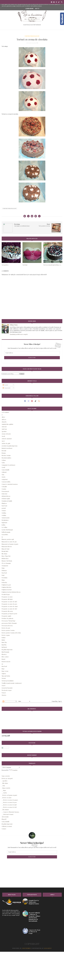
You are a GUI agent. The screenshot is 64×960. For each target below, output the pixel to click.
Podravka (4, 582)
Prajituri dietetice (6, 587)
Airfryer (4, 419)
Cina (3, 474)
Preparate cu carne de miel (9, 601)
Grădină (4, 515)
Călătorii (4, 472)
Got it (37, 8)
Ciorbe (3, 477)
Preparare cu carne (7, 597)
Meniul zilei (5, 551)
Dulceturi (4, 494)
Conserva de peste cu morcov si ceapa (34, 931)
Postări (6, 385)
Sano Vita (4, 642)
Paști (3, 575)
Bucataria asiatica (6, 458)
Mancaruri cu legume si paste (10, 544)
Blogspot (48, 948)
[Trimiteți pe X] (28, 216)
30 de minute (5, 412)
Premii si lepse (6, 594)
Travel (3, 685)
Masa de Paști (5, 549)
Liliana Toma (14, 325)
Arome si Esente (6, 434)
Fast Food (4, 506)
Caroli (3, 467)
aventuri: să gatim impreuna (9, 446)
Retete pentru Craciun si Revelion (11, 633)
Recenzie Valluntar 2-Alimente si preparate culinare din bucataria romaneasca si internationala (34, 917)
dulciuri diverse (6, 496)
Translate (15, 770)
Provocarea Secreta (7, 625)
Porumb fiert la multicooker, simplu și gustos (34, 902)
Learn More (29, 8)
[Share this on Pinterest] (32, 216)
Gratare (4, 510)
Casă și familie (5, 470)
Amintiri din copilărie (7, 424)
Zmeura (4, 695)
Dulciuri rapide (6, 498)
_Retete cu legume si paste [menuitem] (9, 795)
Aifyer (3, 417)
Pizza (3, 580)
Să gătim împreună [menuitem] (7, 824)
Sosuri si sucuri (6, 661)
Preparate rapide (6, 616)
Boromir (4, 450)
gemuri (4, 508)
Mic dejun (4, 554)
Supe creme (5, 671)
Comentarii (7, 388)
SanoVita (4, 645)
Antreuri (4, 426)
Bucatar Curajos (6, 455)
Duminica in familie (7, 501)
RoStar (4, 637)
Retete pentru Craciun (8, 630)
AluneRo (4, 422)
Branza (4, 453)
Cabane (4, 460)
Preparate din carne (7, 611)
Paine (3, 568)
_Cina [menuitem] (3, 785)
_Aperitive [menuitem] (4, 781)
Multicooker (5, 558)
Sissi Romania (5, 652)
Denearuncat (5, 491)
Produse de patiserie (7, 618)
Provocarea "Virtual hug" (8, 621)
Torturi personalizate (32, 36)
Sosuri (3, 659)
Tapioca (4, 673)
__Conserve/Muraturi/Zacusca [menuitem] (10, 812)
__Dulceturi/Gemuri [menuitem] (7, 814)
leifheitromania (6, 532)
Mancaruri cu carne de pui (9, 542)
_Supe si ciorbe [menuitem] (6, 788)
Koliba (3, 525)
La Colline (4, 527)
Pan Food (4, 573)
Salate (3, 640)
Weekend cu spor (7, 690)
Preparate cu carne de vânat (10, 606)
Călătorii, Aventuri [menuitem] (7, 826)
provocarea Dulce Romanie (9, 623)
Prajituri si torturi (7, 589)
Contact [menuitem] (4, 829)
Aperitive (4, 431)
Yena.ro (4, 693)
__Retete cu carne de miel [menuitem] (9, 805)
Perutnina (4, 577)
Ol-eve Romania (6, 563)
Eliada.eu (4, 503)
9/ (2, 414)
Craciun (4, 489)
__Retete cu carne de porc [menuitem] (9, 802)
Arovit (3, 436)
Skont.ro (4, 654)
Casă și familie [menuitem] (5, 821)
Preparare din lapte (7, 599)
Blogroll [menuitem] (4, 819)
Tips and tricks (6, 676)
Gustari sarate (6, 518)
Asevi (3, 441)
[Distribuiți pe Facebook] (24, 216)
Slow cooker (5, 657)
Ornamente (5, 565)
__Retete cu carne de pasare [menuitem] (10, 800)
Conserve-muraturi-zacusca (10, 484)
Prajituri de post (6, 585)
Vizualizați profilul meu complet (19, 334)
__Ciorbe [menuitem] (4, 793)
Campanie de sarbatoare (8, 465)
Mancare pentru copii (8, 539)
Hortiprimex (5, 520)
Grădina (4, 513)
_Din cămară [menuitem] (5, 809)
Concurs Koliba (6, 482)
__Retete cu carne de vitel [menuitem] (9, 807)
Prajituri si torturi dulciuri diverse (11, 592)
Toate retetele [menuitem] (6, 776)
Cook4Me (4, 486)
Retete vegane (6, 635)
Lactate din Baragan (7, 530)
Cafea (3, 462)
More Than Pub (6, 556)
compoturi (5, 479)
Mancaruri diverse (7, 546)
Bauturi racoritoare (7, 448)
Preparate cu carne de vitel (9, 609)
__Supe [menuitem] (4, 790)
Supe (3, 669)
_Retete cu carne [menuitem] (6, 797)
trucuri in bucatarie (7, 688)
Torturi (4, 678)
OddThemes (26, 948)
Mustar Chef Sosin (7, 561)
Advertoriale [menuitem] (5, 817)
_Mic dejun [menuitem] (5, 783)
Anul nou (4, 429)
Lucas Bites (5, 534)
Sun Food (4, 666)
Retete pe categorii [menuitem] (7, 778)
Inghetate (4, 522)
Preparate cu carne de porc (9, 604)
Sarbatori (4, 647)
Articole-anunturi (7, 438)
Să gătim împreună (7, 649)
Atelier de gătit (6, 443)
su (2, 664)
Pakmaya (4, 570)
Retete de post (6, 628)
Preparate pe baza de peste (9, 613)
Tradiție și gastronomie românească (12, 683)
